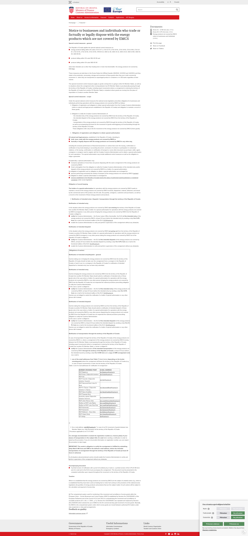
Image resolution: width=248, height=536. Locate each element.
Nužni (205, 509)
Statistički (206, 517)
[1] (73, 69)
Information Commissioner (114, 526)
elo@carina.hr (104, 416)
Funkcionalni (207, 513)
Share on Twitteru (158, 48)
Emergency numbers (112, 528)
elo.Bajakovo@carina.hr (107, 372)
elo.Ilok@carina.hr (105, 380)
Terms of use (140, 534)
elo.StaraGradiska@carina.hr (109, 392)
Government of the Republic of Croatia (80, 526)
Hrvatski (176, 2)
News (72, 17)
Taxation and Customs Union (152, 528)
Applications (120, 17)
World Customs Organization (152, 526)
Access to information (91, 17)
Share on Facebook (159, 46)
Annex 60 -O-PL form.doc (160, 32)
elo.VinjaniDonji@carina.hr (108, 414)
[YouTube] (172, 534)
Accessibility (160, 2)
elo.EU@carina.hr (90, 427)
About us (79, 17)
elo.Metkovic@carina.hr (107, 412)
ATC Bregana (130, 17)
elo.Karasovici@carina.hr (107, 409)
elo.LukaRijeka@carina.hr (108, 403)
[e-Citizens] (77, 2)
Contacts (111, 17)
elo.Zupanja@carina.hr (107, 397)
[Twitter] (169, 534)
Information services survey (77, 513)
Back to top (73, 534)
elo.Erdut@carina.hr (106, 374)
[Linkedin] (178, 534)
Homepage (72, 22)
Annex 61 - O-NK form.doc (161, 30)
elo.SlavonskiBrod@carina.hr (109, 387)
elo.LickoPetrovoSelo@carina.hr (110, 401)
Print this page (157, 43)
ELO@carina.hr (108, 220)
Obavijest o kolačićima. (209, 530)
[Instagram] (175, 534)
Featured (103, 17)
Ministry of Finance (74, 528)
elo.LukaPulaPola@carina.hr (109, 405)
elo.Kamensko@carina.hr (108, 407)
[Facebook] (166, 534)
